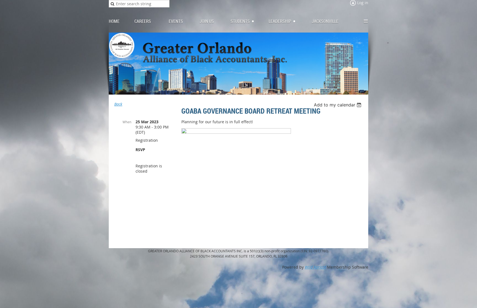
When (127, 122)
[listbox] (338, 104)
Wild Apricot (315, 267)
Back (118, 104)
